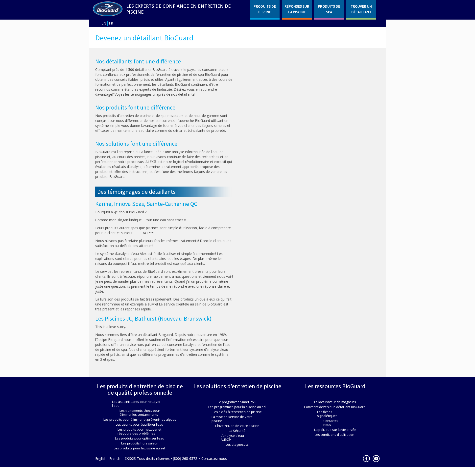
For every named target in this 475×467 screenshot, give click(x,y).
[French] (115, 458)
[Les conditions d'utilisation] (335, 435)
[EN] (104, 23)
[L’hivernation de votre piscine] (237, 426)
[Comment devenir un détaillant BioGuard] (107, 8)
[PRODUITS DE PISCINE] (265, 9)
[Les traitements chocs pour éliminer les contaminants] (139, 412)
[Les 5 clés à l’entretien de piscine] (237, 412)
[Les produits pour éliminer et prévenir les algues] (139, 419)
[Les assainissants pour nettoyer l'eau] (140, 404)
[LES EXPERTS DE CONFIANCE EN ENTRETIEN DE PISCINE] (186, 9)
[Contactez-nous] (335, 423)
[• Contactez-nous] (213, 458)
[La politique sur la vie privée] (335, 430)
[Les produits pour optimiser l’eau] (140, 438)
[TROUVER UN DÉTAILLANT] (361, 9)
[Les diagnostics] (237, 444)
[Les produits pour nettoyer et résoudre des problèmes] (140, 431)
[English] (101, 458)
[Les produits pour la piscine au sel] (140, 448)
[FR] (112, 23)
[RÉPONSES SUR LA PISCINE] (297, 9)
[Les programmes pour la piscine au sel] (237, 407)
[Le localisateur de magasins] (335, 402)
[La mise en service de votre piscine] (237, 419)
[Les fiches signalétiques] (335, 414)
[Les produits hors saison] (139, 443)
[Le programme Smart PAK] (237, 402)
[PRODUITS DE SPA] (329, 9)
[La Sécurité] (237, 431)
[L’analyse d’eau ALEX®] (237, 437)
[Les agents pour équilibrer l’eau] (140, 424)
